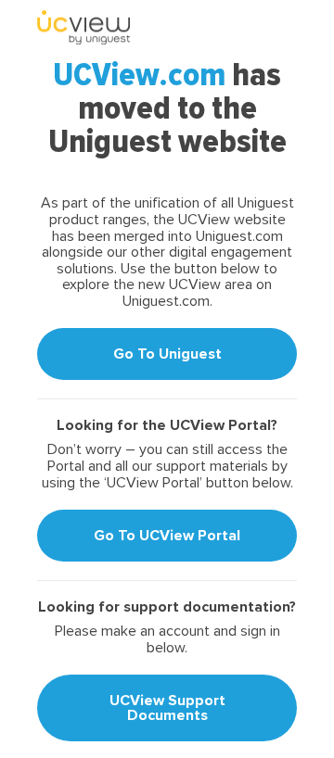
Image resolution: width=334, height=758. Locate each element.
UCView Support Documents (167, 708)
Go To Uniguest (167, 354)
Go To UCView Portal (167, 535)
